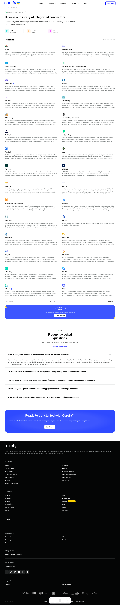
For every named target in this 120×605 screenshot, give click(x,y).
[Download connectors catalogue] (68, 600)
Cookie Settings (79, 601)
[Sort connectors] (57, 600)
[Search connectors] (63, 600)
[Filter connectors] (52, 600)
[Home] (5, 7)
